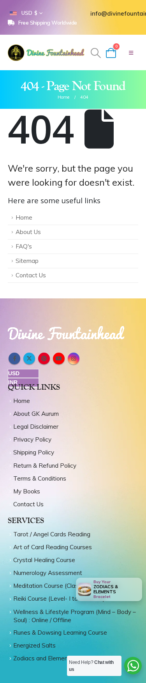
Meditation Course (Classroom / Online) (66, 585)
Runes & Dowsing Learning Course (60, 632)
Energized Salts (34, 645)
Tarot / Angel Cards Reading (51, 534)
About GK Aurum (36, 413)
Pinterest (44, 358)
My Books (26, 491)
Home (24, 217)
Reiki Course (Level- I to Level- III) (59, 598)
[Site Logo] (47, 52)
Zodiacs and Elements (43, 658)
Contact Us (31, 275)
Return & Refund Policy (44, 465)
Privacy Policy (32, 439)
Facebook (14, 358)
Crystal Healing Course (44, 560)
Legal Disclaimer (35, 426)
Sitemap (27, 260)
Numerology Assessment (47, 573)
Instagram (73, 358)
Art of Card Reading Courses (52, 547)
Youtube (59, 358)
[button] (96, 52)
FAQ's (24, 246)
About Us (28, 232)
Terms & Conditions (39, 478)
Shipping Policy (33, 452)
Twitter (29, 358)
